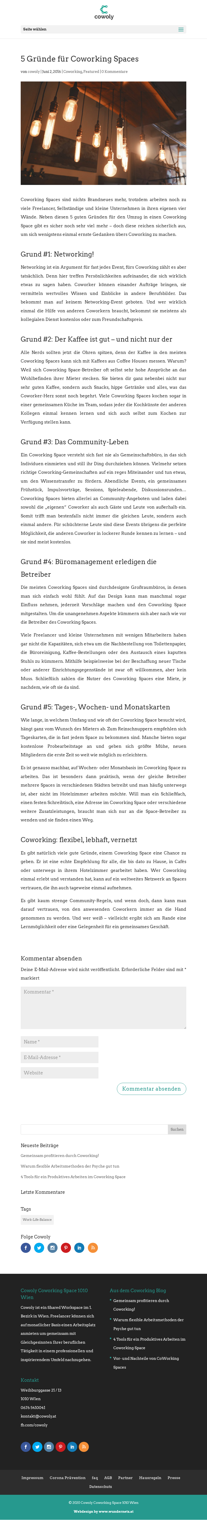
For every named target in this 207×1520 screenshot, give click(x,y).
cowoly (34, 72)
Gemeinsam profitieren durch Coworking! (60, 1155)
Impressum (32, 1478)
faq (95, 1478)
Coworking (72, 72)
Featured (91, 72)
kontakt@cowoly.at (38, 1416)
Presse (174, 1478)
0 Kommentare (114, 72)
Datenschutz (100, 1487)
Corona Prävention (68, 1478)
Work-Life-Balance (37, 1220)
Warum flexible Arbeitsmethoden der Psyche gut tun (70, 1166)
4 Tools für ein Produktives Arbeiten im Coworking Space (73, 1177)
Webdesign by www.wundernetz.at (104, 1511)
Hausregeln (150, 1478)
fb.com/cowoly (34, 1425)
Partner (125, 1478)
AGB (108, 1478)
